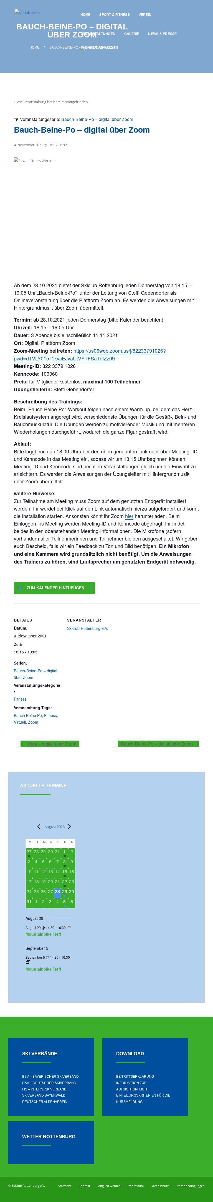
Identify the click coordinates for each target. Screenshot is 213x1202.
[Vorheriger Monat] (37, 826)
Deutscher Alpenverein (44, 1102)
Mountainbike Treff (43, 934)
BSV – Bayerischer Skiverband (50, 1077)
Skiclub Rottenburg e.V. (87, 628)
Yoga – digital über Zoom (51, 744)
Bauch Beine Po (28, 715)
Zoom (33, 722)
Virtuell (20, 722)
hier (129, 515)
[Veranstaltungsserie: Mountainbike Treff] (69, 927)
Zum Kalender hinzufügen (55, 587)
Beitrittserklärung (135, 1077)
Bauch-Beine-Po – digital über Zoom (157, 744)
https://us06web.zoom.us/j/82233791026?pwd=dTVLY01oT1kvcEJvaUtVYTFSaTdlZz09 (90, 354)
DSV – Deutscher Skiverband (49, 1083)
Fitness (20, 699)
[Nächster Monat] (68, 826)
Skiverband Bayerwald (43, 1095)
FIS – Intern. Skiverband (44, 1089)
